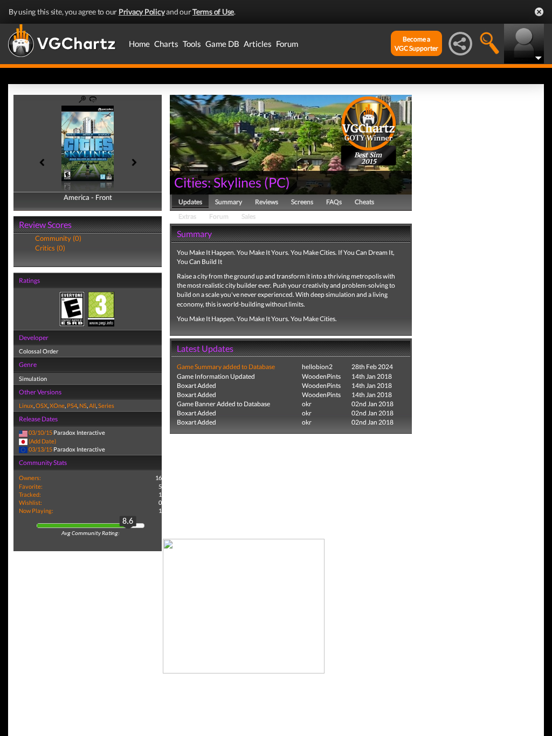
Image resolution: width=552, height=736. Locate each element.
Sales (249, 216)
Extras (187, 216)
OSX (41, 405)
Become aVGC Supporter (416, 43)
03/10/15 (40, 432)
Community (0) (58, 238)
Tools (192, 43)
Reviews (266, 202)
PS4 (72, 405)
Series (106, 405)
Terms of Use (213, 11)
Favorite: (31, 486)
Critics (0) (50, 248)
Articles (258, 43)
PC (277, 182)
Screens (302, 202)
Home (139, 43)
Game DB (222, 43)
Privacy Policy (142, 11)
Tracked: (30, 494)
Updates (190, 202)
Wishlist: (30, 502)
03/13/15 (40, 449)
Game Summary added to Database (226, 367)
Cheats (364, 202)
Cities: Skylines (217, 182)
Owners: (30, 477)
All (92, 405)
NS (83, 405)
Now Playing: (36, 510)
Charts (166, 43)
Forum (287, 43)
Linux (26, 405)
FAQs (334, 202)
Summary (228, 202)
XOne (57, 405)
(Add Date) (42, 441)
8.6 (127, 521)
